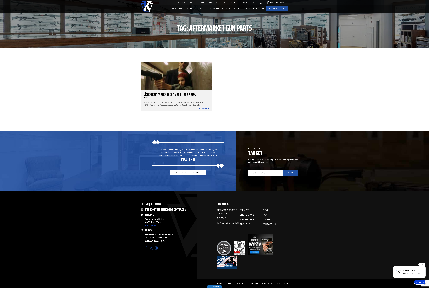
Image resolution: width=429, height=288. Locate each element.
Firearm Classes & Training (207, 9)
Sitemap (229, 283)
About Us (175, 3)
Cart (254, 3)
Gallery (184, 3)
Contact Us (235, 3)
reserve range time (277, 9)
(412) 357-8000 (277, 2)
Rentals (188, 9)
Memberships (176, 9)
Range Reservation (230, 9)
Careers (218, 3)
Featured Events (253, 283)
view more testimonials (188, 172)
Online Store (258, 9)
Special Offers (201, 3)
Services (246, 9)
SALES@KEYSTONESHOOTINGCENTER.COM (165, 209)
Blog (192, 3)
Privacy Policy (239, 283)
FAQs (211, 3)
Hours (226, 3)
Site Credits (219, 283)
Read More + (204, 109)
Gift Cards (246, 3)
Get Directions (151, 225)
